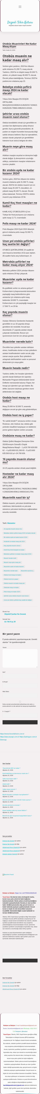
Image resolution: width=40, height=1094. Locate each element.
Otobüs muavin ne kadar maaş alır (14, 583)
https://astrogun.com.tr (28, 737)
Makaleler (11, 523)
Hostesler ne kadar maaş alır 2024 (14, 541)
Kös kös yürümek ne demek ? (11, 805)
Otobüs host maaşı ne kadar (12, 575)
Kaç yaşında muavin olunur (12, 545)
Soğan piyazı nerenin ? (10, 789)
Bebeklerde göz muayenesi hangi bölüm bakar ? (17, 816)
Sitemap (3, 740)
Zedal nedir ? (7, 784)
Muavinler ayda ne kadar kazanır (14, 566)
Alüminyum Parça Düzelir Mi (11, 847)
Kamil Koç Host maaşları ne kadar (14, 550)
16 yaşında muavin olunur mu (13, 529)
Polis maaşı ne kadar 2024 (12, 591)
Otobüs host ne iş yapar (11, 579)
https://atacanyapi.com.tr (9, 737)
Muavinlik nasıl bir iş (27, 571)
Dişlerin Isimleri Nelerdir (10, 854)
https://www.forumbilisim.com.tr (12, 734)
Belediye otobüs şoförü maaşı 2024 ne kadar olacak (19, 533)
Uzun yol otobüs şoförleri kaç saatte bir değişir (18, 600)
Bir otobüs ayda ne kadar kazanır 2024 (15, 537)
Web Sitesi (6, 691)
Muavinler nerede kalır (10, 571)
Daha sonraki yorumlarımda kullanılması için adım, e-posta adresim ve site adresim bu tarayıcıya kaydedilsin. (19, 705)
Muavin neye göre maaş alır (12, 562)
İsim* (4, 672)
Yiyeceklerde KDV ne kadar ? (11, 768)
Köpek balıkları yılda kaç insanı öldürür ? (15, 810)
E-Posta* (5, 682)
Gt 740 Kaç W (10, 622)
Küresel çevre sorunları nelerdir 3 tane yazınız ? (17, 800)
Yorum (4, 647)
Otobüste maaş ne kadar (11, 587)
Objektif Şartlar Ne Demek (15, 614)
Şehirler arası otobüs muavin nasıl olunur (16, 596)
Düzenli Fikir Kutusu (20, 22)
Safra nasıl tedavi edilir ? (10, 779)
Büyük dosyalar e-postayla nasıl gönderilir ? (16, 794)
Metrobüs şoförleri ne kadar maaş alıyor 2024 (17, 554)
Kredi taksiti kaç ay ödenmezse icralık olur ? (16, 773)
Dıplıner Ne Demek (8, 841)
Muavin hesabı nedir (10, 558)
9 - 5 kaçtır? (6, 711)
